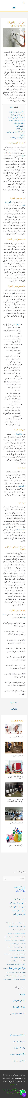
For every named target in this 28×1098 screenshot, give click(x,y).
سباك (12, 947)
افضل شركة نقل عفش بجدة (20, 937)
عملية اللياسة (19, 434)
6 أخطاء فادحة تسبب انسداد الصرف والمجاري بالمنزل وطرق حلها (15, 801)
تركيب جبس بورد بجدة (21, 940)
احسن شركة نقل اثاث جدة (21, 923)
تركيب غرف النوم (22, 943)
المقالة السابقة (14, 702)
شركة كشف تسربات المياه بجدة (20, 961)
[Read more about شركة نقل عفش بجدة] (14, 747)
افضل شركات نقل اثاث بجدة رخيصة (19, 930)
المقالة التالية (14, 709)
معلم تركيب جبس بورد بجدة (20, 976)
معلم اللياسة (17, 324)
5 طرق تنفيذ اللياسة (19, 123)
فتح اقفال (23, 972)
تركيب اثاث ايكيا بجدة (19, 1047)
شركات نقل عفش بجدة (22, 957)
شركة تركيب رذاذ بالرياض (17, 1034)
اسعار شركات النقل (22, 926)
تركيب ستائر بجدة (14, 940)
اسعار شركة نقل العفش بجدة (13, 926)
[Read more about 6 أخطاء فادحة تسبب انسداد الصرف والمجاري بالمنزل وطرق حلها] (14, 789)
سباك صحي (9, 947)
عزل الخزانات (5, 968)
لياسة (7, 972)
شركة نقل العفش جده (10, 964)
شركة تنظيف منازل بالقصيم (16, 845)
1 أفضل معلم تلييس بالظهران (16, 111)
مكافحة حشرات (21, 889)
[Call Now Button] (24, 1094)
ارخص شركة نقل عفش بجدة (11, 923)
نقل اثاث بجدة (10, 979)
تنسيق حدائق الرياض (19, 1041)
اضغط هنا (12, 1084)
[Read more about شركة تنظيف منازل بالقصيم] (14, 835)
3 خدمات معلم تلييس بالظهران (16, 117)
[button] (14, 2)
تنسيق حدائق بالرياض (21, 947)
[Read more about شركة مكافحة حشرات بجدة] (14, 729)
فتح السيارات (19, 972)
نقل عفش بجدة (5, 979)
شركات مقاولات (13, 954)
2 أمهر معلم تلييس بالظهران (17, 114)
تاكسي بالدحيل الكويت (18, 910)
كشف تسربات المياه (12, 972)
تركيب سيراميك (7, 940)
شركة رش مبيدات (20, 891)
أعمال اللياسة (21, 486)
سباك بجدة (22, 994)
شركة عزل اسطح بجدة (19, 1060)
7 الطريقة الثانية (20, 129)
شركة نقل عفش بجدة (17, 756)
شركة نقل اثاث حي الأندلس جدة (20, 964)
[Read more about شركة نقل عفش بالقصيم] (14, 813)
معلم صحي (14, 976)
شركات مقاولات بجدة (7, 954)
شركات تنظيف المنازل (12, 950)
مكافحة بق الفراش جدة (8, 976)
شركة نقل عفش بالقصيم (16, 823)
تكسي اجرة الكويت (15, 943)
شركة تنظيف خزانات (14, 957)
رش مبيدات (16, 947)
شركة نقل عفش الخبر (19, 1000)
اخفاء (11, 107)
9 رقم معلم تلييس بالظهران (17, 137)
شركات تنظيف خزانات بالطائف (20, 954)
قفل (16, 972)
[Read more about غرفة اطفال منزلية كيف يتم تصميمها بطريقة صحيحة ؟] (14, 767)
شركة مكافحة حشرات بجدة (16, 737)
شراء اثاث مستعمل (20, 950)
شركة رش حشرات (11, 1089)
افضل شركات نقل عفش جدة (20, 933)
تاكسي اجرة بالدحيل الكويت (17, 906)
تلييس (10, 943)
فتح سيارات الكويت (19, 887)
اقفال (14, 936)
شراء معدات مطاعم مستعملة (12, 1091)
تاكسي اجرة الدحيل (19, 898)
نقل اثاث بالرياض (16, 979)
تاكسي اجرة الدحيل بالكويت (17, 902)
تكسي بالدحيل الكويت (18, 914)
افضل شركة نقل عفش (11, 933)
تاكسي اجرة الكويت (8, 936)
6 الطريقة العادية (19, 126)
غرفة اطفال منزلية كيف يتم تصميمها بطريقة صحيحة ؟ (15, 777)
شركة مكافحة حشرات (12, 961)
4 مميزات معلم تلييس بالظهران (16, 120)
